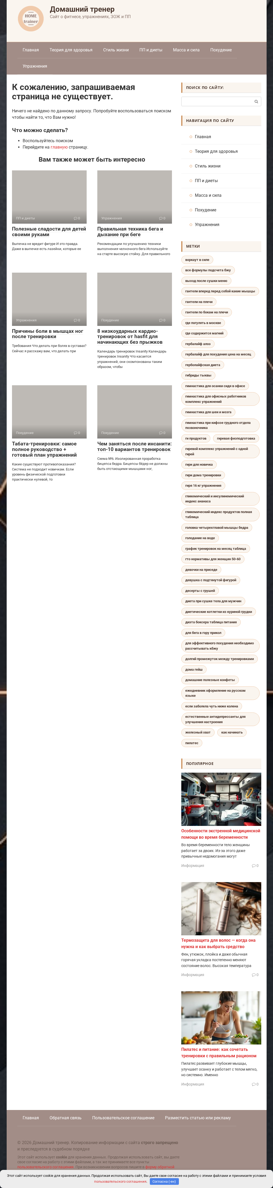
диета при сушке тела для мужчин (213, 601)
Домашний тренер (82, 9)
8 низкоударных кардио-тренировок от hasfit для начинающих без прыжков (130, 336)
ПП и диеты (150, 49)
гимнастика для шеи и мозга (208, 412)
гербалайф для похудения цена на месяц (218, 354)
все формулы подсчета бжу (208, 270)
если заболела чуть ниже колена (211, 706)
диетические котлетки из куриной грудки (218, 612)
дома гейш (194, 669)
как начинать (232, 732)
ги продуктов (195, 438)
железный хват (198, 732)
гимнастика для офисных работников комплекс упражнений (215, 399)
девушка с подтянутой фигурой (210, 580)
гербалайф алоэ (198, 344)
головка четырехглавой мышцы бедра (216, 528)
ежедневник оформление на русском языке (215, 693)
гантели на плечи (198, 302)
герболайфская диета (202, 365)
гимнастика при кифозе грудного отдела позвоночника (218, 425)
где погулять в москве (203, 323)
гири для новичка (199, 464)
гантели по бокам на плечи (206, 312)
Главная (31, 49)
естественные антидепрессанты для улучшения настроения (215, 719)
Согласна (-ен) (164, 1181)
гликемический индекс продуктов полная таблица (218, 514)
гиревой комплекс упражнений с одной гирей (216, 451)
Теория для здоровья (71, 49)
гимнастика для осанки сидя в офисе (215, 386)
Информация (192, 865)
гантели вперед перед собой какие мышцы (220, 291)
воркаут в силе (197, 260)
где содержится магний (204, 333)
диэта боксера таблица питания (211, 622)
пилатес (191, 743)
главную (59, 147)
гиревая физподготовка (236, 438)
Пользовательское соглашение (123, 1117)
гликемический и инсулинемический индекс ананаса (214, 498)
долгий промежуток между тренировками (219, 659)
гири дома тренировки (203, 475)
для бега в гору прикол (203, 633)
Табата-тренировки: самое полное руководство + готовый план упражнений (44, 449)
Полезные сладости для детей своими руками (49, 231)
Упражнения (35, 66)
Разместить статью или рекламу (198, 1117)
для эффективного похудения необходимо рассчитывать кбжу (219, 645)
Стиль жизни (116, 49)
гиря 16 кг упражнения (203, 486)
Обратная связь (66, 1117)
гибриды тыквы (198, 375)
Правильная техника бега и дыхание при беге (130, 231)
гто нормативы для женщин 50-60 (212, 559)
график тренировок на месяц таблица (215, 549)
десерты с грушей (200, 591)
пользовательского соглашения (45, 1167)
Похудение (221, 49)
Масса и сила (186, 49)
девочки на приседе (201, 570)
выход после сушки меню (206, 281)
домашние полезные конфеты (210, 680)
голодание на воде (200, 538)
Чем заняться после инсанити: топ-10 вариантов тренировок (134, 446)
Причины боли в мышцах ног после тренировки (47, 334)
